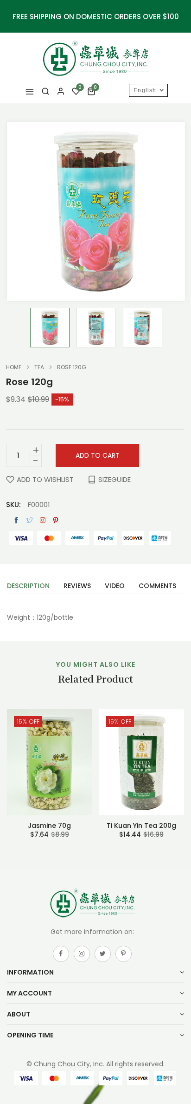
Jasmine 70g (49, 825)
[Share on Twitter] (29, 520)
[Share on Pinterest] (55, 520)
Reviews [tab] (77, 586)
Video (115, 586)
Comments (157, 586)
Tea (39, 367)
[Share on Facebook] (16, 520)
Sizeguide (114, 479)
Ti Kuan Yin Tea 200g (141, 825)
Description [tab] (28, 586)
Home (13, 367)
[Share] (42, 520)
